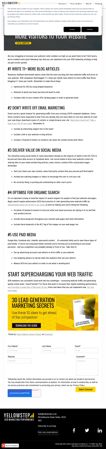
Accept (72, 29)
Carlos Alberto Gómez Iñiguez (29, 334)
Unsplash (49, 334)
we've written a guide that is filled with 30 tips (27, 287)
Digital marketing (23, 43)
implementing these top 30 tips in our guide (26, 204)
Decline (90, 29)
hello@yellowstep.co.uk (47, 414)
